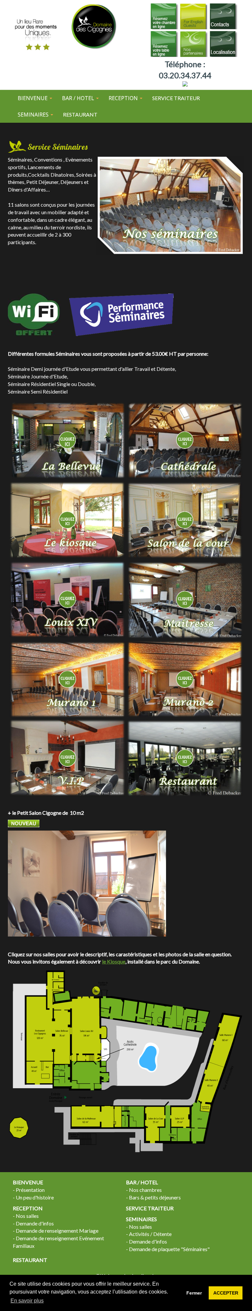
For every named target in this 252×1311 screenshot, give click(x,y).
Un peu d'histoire (35, 1197)
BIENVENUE (28, 1182)
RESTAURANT (80, 114)
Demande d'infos (35, 1223)
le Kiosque (113, 961)
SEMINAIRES (141, 1219)
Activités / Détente (150, 1234)
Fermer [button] (194, 1293)
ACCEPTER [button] (225, 1293)
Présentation (30, 1190)
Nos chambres (145, 1190)
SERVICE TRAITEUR (176, 98)
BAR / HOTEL (142, 1182)
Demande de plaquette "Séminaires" (169, 1249)
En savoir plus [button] (27, 1300)
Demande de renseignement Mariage (57, 1230)
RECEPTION (28, 1208)
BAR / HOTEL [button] (78, 98)
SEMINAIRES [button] (34, 114)
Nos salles (27, 1216)
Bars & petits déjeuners (155, 1197)
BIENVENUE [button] (33, 98)
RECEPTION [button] (124, 98)
